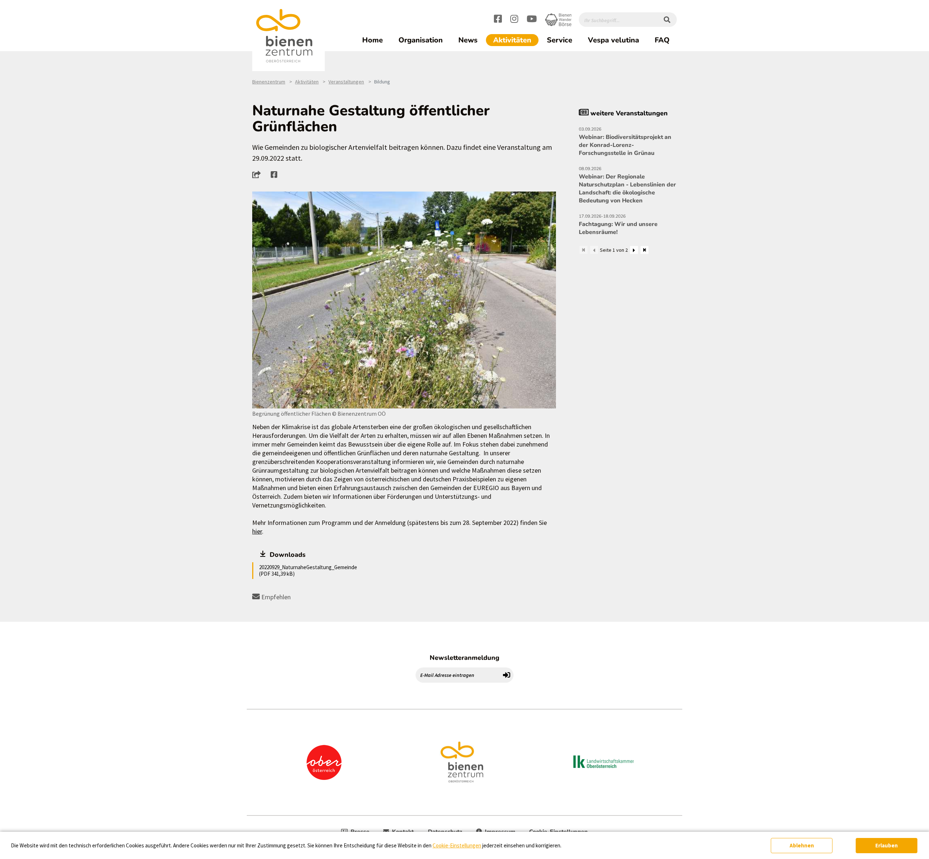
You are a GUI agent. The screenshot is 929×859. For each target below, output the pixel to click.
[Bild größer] (404, 300)
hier (257, 531)
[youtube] (532, 20)
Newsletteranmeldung (464, 657)
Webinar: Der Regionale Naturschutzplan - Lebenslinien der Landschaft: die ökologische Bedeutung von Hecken (627, 185)
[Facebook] (498, 20)
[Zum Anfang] (584, 250)
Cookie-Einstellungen (457, 845)
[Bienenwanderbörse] (558, 19)
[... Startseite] (288, 36)
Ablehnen (802, 845)
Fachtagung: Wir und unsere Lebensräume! (618, 224)
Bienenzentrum (268, 81)
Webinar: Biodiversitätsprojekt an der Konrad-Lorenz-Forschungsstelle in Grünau (625, 141)
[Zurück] (594, 250)
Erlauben (886, 845)
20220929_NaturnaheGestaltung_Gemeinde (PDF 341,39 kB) (308, 570)
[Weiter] (634, 250)
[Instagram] (514, 20)
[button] (258, 174)
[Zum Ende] (644, 250)
